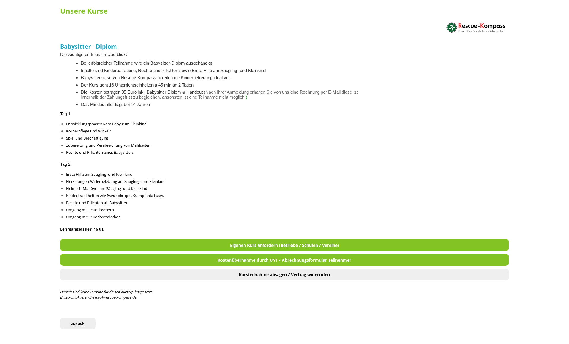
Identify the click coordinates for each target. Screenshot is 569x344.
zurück (78, 323)
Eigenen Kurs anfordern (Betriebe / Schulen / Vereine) (284, 245)
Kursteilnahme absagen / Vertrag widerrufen (284, 274)
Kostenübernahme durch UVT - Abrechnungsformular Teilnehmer (284, 260)
